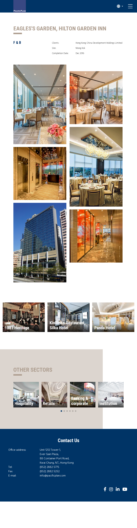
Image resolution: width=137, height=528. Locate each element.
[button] (120, 6)
